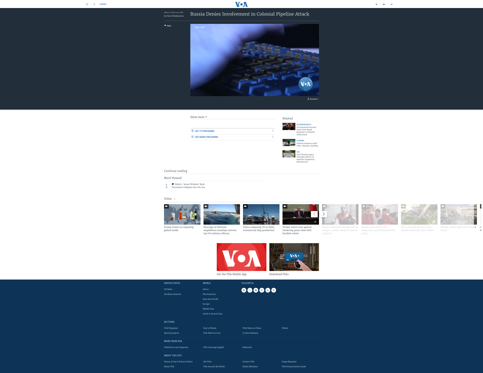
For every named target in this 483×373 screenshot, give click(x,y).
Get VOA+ (207, 361)
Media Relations (250, 366)
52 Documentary (250, 333)
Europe (103, 4)
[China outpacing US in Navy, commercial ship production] (261, 214)
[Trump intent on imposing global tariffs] (182, 214)
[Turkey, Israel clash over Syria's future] (458, 214)
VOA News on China (252, 328)
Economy (300, 141)
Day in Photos (209, 328)
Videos (285, 328)
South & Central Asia (212, 314)
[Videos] (384, 4)
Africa (206, 289)
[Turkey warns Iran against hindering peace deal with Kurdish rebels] (301, 214)
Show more (197, 117)
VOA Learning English (213, 347)
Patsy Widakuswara (175, 16)
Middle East (208, 309)
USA (298, 152)
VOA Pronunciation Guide (294, 366)
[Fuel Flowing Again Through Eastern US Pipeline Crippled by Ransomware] (289, 153)
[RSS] (267, 290)
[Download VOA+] (294, 257)
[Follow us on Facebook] (244, 290)
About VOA (169, 366)
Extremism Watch (304, 125)
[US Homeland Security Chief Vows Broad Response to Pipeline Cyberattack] (289, 126)
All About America (172, 294)
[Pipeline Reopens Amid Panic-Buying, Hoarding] (289, 142)
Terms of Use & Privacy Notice (178, 361)
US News (168, 289)
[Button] (167, 26)
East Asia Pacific (210, 299)
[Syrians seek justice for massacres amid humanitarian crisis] (379, 214)
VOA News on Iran (211, 333)
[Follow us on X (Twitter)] (249, 290)
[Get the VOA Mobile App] (241, 257)
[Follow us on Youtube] (255, 290)
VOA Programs (171, 328)
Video (168, 199)
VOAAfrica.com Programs (176, 347)
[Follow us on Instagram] (261, 290)
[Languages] (376, 4)
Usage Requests (289, 361)
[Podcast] (273, 290)
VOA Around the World (214, 366)
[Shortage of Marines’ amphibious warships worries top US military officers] (222, 214)
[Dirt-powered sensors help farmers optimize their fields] (419, 214)
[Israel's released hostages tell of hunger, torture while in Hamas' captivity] (340, 214)
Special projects (171, 333)
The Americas (209, 294)
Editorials (247, 347)
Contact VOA (248, 361)
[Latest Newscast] (391, 4)
